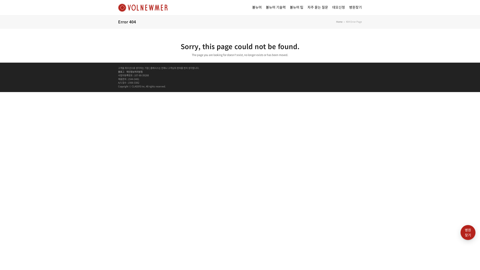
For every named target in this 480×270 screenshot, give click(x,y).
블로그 (121, 72)
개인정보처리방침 (134, 72)
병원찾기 (468, 232)
